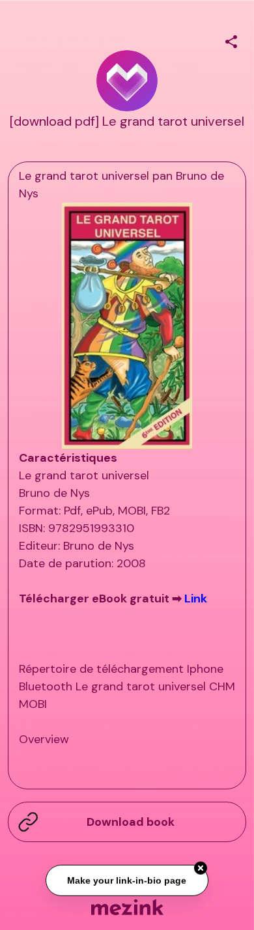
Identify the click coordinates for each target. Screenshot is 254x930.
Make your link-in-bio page (127, 879)
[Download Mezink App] (127, 907)
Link (195, 598)
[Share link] (231, 39)
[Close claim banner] (200, 867)
